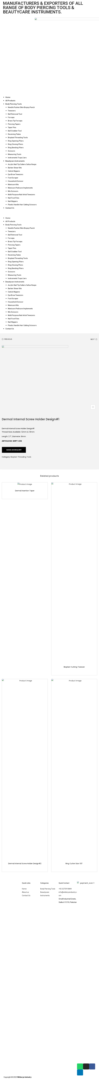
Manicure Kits (13, 184)
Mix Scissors (13, 191)
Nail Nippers (13, 201)
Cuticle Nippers (14, 171)
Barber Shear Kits (15, 168)
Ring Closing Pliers (15, 144)
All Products (10, 101)
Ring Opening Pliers (16, 141)
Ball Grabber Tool (15, 131)
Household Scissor (15, 181)
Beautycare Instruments (15, 161)
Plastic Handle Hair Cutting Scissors (22, 205)
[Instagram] (86, 1066)
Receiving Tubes (14, 134)
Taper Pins (12, 127)
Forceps (11, 117)
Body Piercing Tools (13, 104)
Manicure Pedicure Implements (20, 188)
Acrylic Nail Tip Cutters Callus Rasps (22, 164)
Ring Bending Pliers (16, 148)
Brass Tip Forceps (15, 121)
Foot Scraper (13, 178)
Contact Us (9, 208)
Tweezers (12, 111)
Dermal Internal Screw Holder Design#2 (24, 863)
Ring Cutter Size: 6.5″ (74, 863)
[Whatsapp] (80, 1066)
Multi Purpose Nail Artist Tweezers (21, 195)
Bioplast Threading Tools (18, 137)
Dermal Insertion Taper (24, 491)
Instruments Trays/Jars (17, 158)
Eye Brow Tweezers (15, 174)
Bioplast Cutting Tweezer (74, 667)
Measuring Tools (14, 154)
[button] (49, 213)
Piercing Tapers (14, 124)
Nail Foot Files (13, 198)
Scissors (11, 151)
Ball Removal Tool (15, 114)
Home (7, 97)
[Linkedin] (80, 1072)
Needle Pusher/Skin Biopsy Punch (21, 107)
